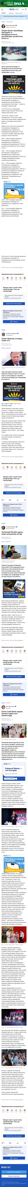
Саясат (3, 13)
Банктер (8, 702)
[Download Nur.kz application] (14, 3)
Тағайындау (9, 21)
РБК (21, 574)
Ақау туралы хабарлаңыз (14, 1172)
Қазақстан (11, 13)
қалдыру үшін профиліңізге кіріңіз (13, 298)
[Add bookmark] (25, 500)
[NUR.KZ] (14, 9)
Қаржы (3, 702)
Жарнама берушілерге (14, 1176)
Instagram (15, 321)
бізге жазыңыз (19, 267)
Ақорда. (12, 72)
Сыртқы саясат (19, 13)
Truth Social (17, 403)
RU (23, 9)
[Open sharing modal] (18, 500)
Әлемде (3, 330)
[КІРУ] (25, 9)
